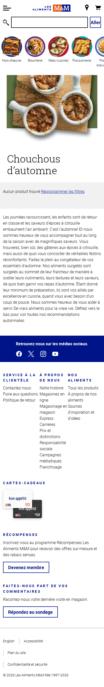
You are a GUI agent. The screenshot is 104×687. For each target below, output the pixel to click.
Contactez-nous (17, 388)
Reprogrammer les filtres (63, 191)
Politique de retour (19, 400)
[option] (11, 51)
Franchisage (51, 467)
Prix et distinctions (50, 433)
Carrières (47, 424)
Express (47, 418)
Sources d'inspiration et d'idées (81, 412)
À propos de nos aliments (82, 397)
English (8, 641)
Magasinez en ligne (52, 397)
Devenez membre (26, 567)
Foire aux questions (20, 394)
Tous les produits (83, 388)
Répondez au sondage (30, 612)
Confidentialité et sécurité (27, 664)
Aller (95, 22)
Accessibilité (33, 641)
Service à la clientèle (19, 377)
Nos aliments (80, 377)
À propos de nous (52, 377)
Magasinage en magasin (53, 409)
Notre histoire (51, 388)
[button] (7, 8)
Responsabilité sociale (53, 445)
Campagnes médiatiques (51, 458)
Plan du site (17, 652)
